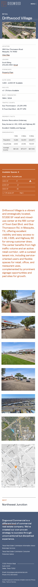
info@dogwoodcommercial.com (17, 572)
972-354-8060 (12, 575)
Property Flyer (7, 72)
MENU (33, 4)
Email (16, 65)
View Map (6, 55)
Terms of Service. (11, 582)
